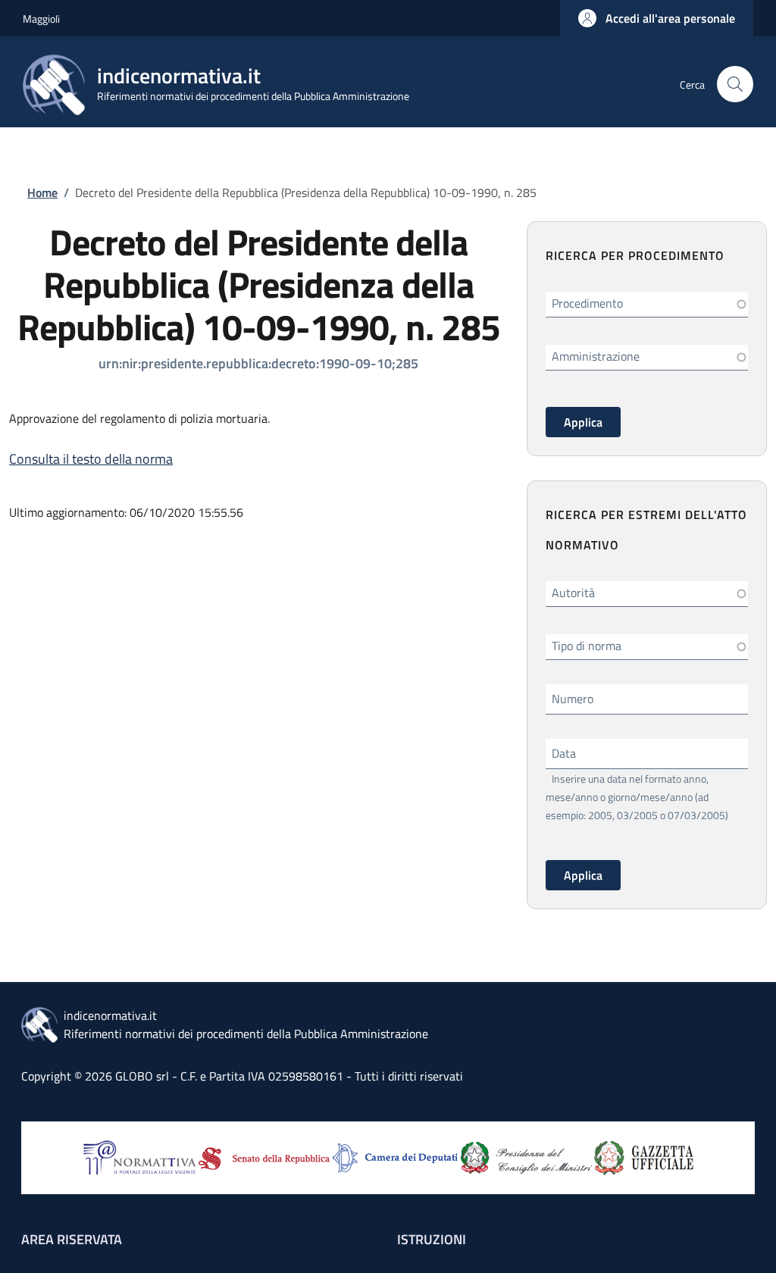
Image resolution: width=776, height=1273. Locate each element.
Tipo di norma (586, 645)
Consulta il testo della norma (91, 459)
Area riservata (71, 1239)
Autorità (573, 592)
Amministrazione (596, 356)
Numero (572, 699)
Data (564, 753)
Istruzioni (431, 1239)
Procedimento (587, 303)
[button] (656, 18)
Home (42, 192)
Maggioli (41, 19)
